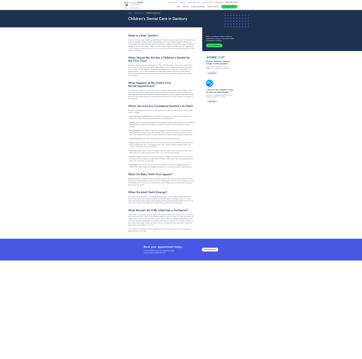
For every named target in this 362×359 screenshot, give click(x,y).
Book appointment (214, 45)
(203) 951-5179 (160, 253)
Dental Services (139, 13)
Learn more (212, 73)
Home (130, 13)
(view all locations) (134, 8)
